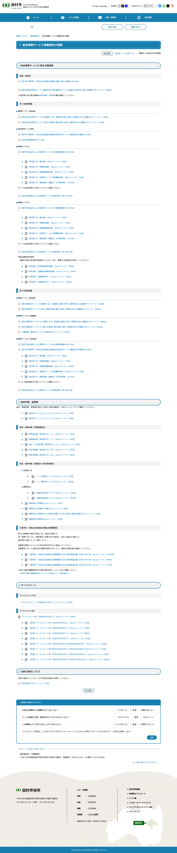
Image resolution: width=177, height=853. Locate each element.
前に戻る (107, 53)
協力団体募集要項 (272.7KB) (32, 139)
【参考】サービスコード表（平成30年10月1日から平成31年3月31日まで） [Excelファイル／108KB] (69, 659)
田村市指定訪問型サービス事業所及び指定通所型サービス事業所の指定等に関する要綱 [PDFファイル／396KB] (66, 90)
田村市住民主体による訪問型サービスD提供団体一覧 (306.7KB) (47, 251)
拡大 (145, 6)
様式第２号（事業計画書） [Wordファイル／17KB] (49, 361)
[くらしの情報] (69, 17)
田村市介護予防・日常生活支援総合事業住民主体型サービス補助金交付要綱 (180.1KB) (56, 134)
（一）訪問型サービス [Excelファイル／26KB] (54, 476)
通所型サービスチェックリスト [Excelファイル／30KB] (51, 418)
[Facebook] (159, 5)
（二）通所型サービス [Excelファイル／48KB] (54, 481)
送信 (152, 737)
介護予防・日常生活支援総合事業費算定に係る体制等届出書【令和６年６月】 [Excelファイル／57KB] (70, 565)
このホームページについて (140, 802)
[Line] (163, 5)
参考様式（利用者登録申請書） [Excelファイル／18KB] (51, 266)
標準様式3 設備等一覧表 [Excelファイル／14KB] (48, 508)
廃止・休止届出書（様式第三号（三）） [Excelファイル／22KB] (54, 444)
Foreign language (99, 6)
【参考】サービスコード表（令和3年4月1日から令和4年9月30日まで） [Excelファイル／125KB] (68, 643)
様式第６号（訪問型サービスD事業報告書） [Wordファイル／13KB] (56, 233)
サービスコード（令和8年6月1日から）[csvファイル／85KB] (47, 602)
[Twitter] (168, 5)
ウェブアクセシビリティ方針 (140, 807)
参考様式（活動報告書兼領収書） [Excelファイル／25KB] (52, 271)
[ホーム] (32, 17)
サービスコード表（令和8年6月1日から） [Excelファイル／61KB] (48, 616)
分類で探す (112, 27)
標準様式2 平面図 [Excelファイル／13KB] (45, 503)
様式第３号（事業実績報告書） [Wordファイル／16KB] (51, 366)
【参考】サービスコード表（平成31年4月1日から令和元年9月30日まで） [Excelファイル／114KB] (69, 654)
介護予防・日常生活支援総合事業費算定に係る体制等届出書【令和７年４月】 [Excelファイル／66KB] (70, 559)
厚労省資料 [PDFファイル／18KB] (35, 683)
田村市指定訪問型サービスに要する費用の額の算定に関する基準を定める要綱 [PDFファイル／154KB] (62, 122)
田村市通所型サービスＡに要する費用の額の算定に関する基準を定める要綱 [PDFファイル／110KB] (62, 327)
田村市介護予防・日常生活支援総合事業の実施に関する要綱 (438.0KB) (50, 81)
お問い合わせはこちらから (146, 762)
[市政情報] (144, 17)
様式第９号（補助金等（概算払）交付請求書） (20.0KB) (51, 182)
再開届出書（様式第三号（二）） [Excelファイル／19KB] (52, 439)
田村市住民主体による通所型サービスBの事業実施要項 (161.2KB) (47, 344)
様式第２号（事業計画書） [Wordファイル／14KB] (49, 166)
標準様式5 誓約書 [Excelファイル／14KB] (45, 519)
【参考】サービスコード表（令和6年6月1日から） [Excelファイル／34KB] (59, 628)
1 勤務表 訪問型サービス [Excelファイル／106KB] (56, 493)
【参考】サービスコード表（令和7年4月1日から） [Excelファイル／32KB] (59, 622)
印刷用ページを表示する (124, 53)
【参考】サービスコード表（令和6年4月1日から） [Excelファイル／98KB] (59, 633)
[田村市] (25, 6)
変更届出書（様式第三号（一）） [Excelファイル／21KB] (52, 434)
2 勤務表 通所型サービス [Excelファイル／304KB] (56, 498)
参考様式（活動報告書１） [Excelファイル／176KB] (50, 276)
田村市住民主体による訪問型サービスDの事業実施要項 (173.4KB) (47, 208)
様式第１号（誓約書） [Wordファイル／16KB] (48, 161)
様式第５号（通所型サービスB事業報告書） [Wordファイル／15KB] (56, 371)
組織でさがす (21, 36)
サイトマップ (134, 811)
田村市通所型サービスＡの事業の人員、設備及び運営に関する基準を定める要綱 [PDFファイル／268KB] (63, 321)
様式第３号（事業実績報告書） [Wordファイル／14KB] (51, 172)
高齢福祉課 (34, 36)
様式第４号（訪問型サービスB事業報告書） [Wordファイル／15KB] (56, 177)
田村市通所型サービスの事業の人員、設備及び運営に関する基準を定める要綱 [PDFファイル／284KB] (62, 304)
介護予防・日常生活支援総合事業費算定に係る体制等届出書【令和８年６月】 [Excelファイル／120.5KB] (71, 554)
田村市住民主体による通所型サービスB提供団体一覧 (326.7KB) (46, 390)
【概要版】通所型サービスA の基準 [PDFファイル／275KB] (45, 332)
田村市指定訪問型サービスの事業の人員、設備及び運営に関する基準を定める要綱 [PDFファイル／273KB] (64, 117)
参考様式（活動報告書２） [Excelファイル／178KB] (50, 282)
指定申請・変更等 (47, 95)
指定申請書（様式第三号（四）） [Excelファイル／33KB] (52, 449)
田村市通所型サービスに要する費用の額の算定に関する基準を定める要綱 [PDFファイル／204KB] (61, 309)
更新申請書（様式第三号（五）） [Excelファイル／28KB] (52, 455)
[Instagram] (172, 5)
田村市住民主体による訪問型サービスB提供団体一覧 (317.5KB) (46, 195)
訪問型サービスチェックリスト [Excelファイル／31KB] (51, 413)
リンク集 (132, 798)
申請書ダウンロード (137, 793)
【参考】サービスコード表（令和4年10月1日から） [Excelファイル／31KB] (59, 638)
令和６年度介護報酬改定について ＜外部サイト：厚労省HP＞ (45, 573)
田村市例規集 (134, 789)
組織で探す (135, 27)
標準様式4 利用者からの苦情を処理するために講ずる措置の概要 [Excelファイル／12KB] (64, 513)
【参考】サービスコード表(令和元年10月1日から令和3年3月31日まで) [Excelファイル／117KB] (67, 649)
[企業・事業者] (107, 17)
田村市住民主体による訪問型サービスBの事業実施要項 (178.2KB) (47, 152)
